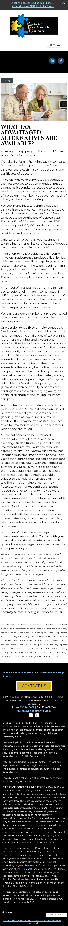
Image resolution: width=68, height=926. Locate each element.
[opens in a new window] (31, 717)
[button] (54, 45)
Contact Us (34, 686)
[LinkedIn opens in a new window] (52, 63)
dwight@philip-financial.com (34, 710)
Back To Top (55, 914)
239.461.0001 (27, 707)
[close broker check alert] (63, 3)
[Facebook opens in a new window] (61, 63)
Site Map (7, 912)
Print (7, 80)
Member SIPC (27, 865)
